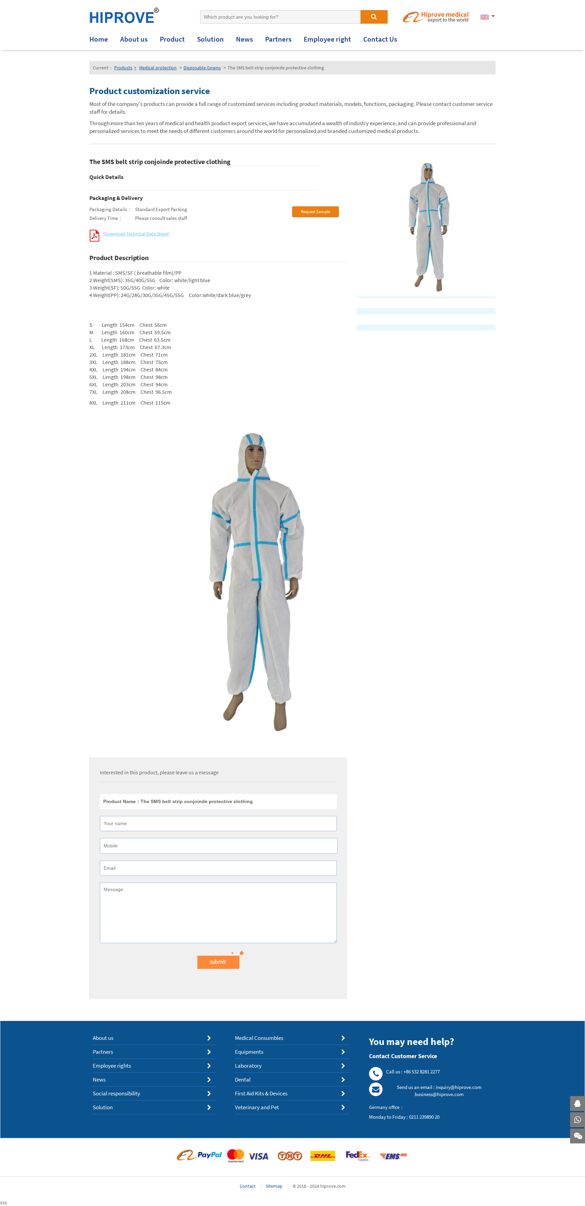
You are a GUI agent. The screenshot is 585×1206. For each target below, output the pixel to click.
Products (125, 68)
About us (103, 1038)
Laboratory (248, 1065)
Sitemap (274, 1186)
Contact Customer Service (403, 1056)
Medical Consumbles (259, 1038)
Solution (103, 1107)
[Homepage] (131, 17)
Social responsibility (116, 1093)
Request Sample (315, 211)
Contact (248, 1186)
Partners (103, 1051)
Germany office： (386, 1107)
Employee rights (112, 1065)
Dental (243, 1079)
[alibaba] (435, 17)
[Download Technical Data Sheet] (136, 234)
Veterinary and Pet (257, 1107)
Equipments (249, 1051)
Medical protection (158, 68)
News (99, 1079)
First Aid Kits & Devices (261, 1093)
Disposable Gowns (202, 68)
